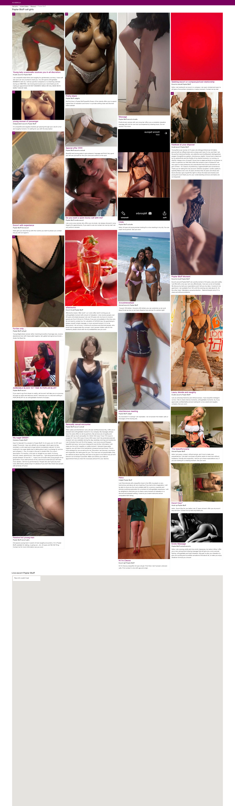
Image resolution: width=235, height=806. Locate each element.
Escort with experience (23, 225)
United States (24, 6)
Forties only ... (19, 328)
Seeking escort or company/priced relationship (193, 82)
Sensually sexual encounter (78, 424)
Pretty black (71, 96)
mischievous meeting (128, 411)
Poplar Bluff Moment (181, 276)
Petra (121, 477)
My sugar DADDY (21, 438)
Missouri (33, 6)
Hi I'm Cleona (125, 560)
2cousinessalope (126, 303)
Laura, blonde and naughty (184, 392)
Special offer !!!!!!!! (74, 148)
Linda (121, 222)
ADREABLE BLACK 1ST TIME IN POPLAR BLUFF (35, 388)
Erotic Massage (179, 544)
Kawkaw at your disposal (183, 144)
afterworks (71, 307)
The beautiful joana (180, 449)
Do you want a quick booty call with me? (84, 218)
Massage (123, 117)
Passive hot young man (23, 537)
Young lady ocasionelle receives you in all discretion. (37, 72)
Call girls (15, 6)
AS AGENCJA (16, 2)
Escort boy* (177, 503)
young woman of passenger (25, 121)
